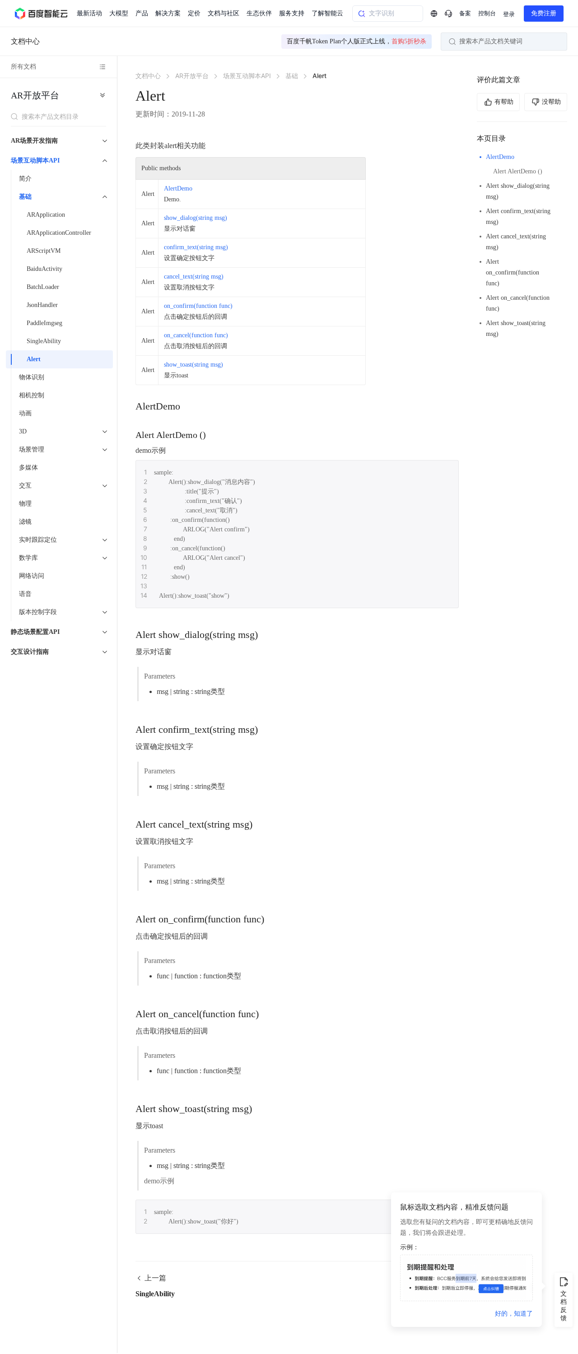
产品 (141, 13)
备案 (465, 13)
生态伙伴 (259, 13)
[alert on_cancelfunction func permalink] (267, 1014)
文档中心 (25, 41)
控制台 (487, 13)
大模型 (118, 13)
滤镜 (25, 521)
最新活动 (89, 13)
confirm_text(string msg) (196, 247)
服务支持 (291, 13)
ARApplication (46, 214)
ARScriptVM (44, 250)
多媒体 (28, 467)
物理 (25, 503)
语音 (25, 594)
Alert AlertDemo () (517, 171)
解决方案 (168, 13)
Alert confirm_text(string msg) (518, 216)
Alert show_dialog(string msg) (518, 191)
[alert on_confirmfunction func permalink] (273, 919)
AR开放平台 (35, 95)
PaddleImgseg (44, 323)
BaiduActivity (44, 268)
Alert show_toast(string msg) (515, 328)
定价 (194, 13)
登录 (509, 14)
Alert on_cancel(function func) (518, 303)
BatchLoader (43, 287)
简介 (25, 178)
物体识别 (31, 377)
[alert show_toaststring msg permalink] (261, 1108)
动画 (25, 413)
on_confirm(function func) (198, 305)
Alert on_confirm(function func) (512, 272)
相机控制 (31, 395)
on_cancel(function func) (196, 335)
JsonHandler (42, 305)
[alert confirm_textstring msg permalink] (266, 729)
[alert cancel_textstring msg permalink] (261, 824)
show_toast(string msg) (193, 364)
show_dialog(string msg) (195, 217)
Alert (34, 359)
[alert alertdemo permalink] (214, 434)
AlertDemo (500, 157)
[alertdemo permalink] (189, 406)
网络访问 (31, 575)
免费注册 (543, 13)
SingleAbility (44, 341)
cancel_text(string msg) (194, 276)
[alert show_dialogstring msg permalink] (266, 634)
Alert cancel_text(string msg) (516, 242)
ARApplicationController (59, 232)
